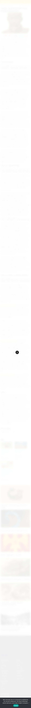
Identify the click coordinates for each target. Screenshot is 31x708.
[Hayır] (29, 703)
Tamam (16, 705)
